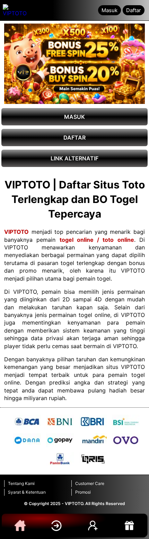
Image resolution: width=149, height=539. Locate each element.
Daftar (133, 10)
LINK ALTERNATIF (74, 158)
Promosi (83, 492)
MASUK (74, 116)
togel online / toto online (97, 239)
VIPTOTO (16, 231)
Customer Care (89, 483)
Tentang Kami (21, 483)
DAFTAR (74, 137)
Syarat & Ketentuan (27, 492)
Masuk (109, 10)
